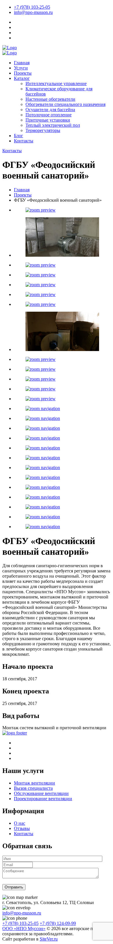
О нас (19, 823)
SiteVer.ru (49, 938)
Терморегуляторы (42, 130)
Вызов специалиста (33, 788)
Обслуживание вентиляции (41, 793)
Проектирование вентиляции (43, 798)
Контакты (23, 140)
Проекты (23, 73)
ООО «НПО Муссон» (23, 928)
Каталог (22, 78)
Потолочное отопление (48, 114)
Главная (22, 62)
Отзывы (22, 828)
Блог (18, 135)
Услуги (21, 67)
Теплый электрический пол (52, 125)
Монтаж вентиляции (34, 782)
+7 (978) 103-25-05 (32, 7)
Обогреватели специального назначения (65, 104)
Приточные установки (47, 119)
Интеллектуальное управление (56, 83)
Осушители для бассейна (50, 109)
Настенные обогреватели (50, 99)
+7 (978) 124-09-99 (58, 923)
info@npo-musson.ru (33, 12)
